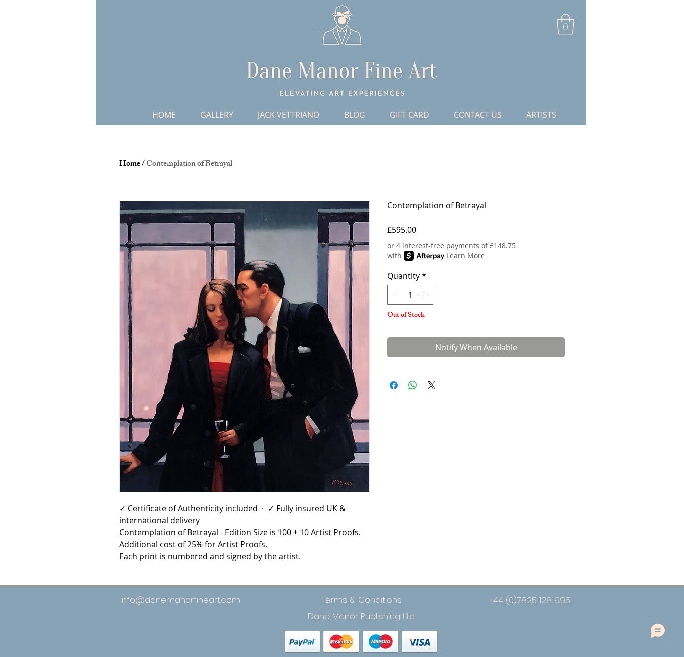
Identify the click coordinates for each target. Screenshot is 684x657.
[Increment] (425, 294)
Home (129, 164)
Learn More (465, 255)
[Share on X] (432, 385)
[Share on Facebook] (394, 385)
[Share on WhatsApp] (413, 385)
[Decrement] (396, 294)
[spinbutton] (410, 294)
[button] (565, 24)
